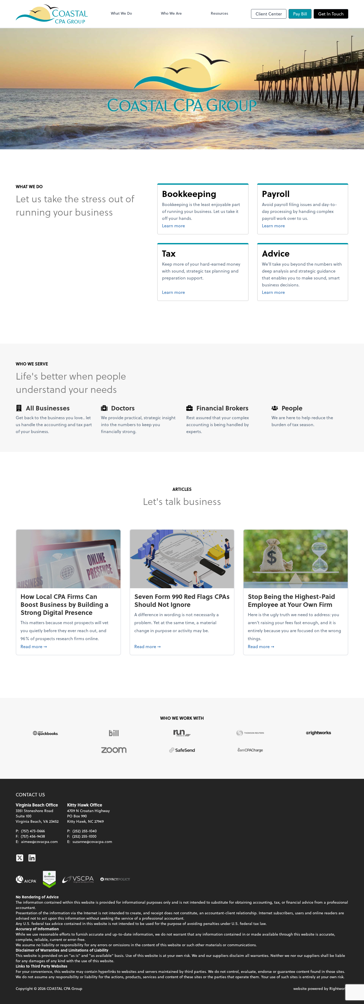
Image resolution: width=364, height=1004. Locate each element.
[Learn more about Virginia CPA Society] (78, 879)
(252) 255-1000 (84, 836)
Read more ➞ (68, 646)
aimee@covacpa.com (39, 841)
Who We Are (171, 13)
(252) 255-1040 (84, 831)
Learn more (193, 225)
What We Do (121, 13)
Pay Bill (300, 14)
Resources (219, 13)
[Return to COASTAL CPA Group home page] (52, 13)
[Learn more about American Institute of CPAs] (26, 879)
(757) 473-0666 (33, 831)
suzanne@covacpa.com (92, 841)
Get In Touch (331, 14)
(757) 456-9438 (33, 836)
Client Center (269, 14)
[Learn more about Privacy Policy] (115, 879)
